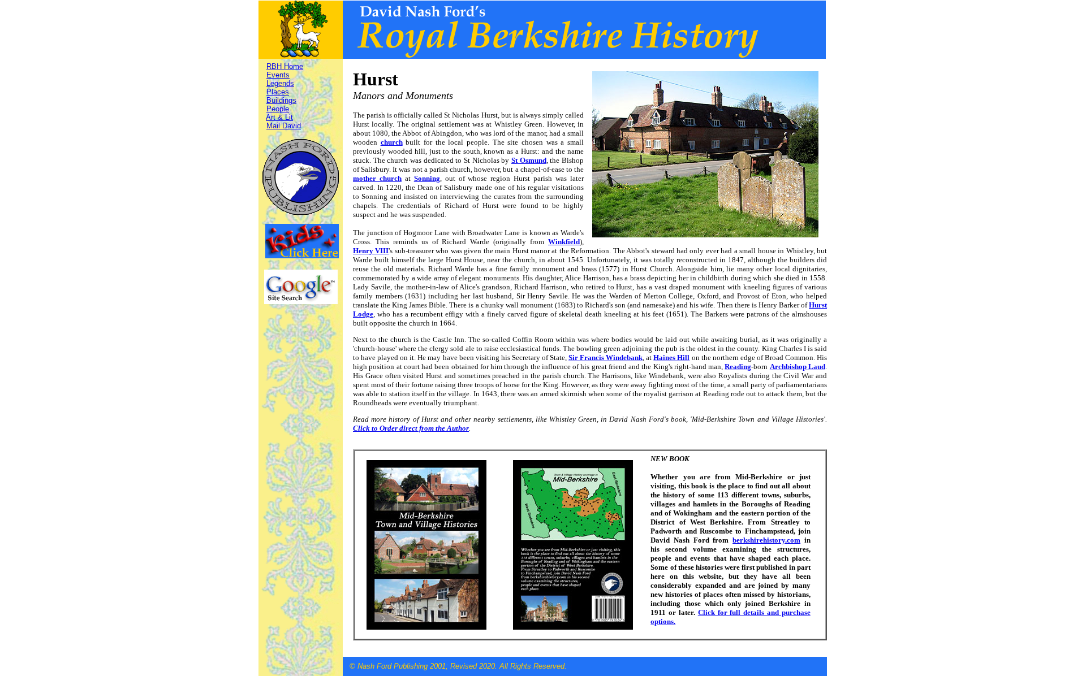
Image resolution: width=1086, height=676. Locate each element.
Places (277, 92)
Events (278, 75)
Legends (280, 83)
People (277, 109)
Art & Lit (279, 117)
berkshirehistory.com (766, 540)
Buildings (281, 100)
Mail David (283, 126)
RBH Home (284, 66)
